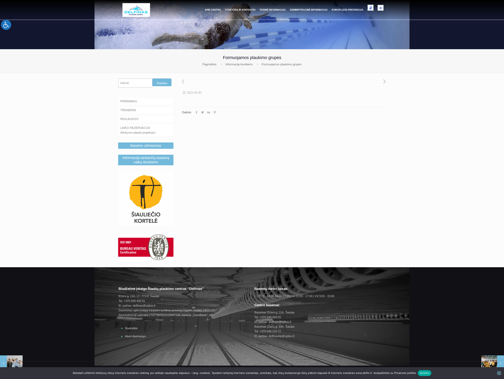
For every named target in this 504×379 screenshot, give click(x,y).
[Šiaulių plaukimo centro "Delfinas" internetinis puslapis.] (136, 10)
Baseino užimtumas (145, 146)
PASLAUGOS (129, 119)
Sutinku (424, 372)
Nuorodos (131, 328)
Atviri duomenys (135, 336)
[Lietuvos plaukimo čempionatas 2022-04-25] (492, 363)
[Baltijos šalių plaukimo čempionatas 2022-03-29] (11, 363)
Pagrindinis (209, 64)
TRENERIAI (128, 110)
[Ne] (499, 373)
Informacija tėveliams (239, 64)
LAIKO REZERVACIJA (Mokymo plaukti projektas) (137, 130)
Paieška (162, 83)
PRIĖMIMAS (128, 101)
